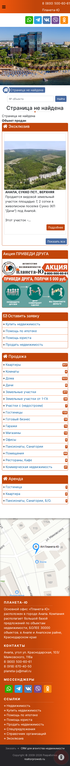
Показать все (56, 241)
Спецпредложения (21, 729)
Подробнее (55, 227)
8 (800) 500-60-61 (56, 3)
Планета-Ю (51, 10)
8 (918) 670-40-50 (18, 666)
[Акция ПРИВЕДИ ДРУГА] (35, 283)
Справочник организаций (26, 734)
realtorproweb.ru (34, 759)
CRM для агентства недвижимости (43, 748)
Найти (61, 98)
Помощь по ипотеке (22, 715)
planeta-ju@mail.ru (17, 671)
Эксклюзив (15, 738)
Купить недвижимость (24, 710)
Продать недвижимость (25, 724)
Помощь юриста (19, 720)
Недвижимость (18, 706)
